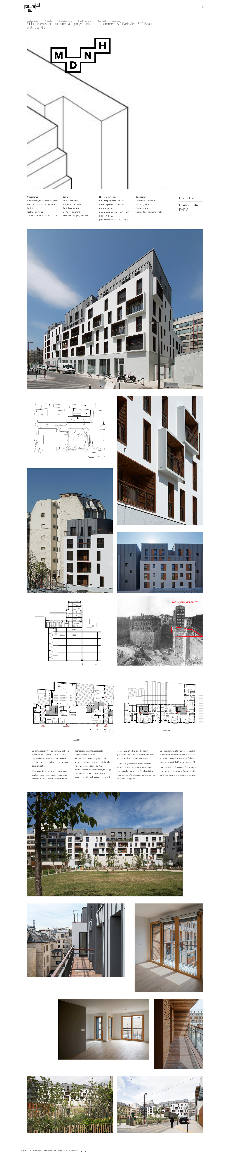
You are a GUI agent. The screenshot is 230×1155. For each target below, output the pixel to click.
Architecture (65, 21)
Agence (116, 21)
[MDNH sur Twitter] (42, 27)
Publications (84, 21)
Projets (48, 21)
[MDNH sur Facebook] (31, 27)
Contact (101, 21)
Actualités (32, 21)
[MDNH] (32, 11)
